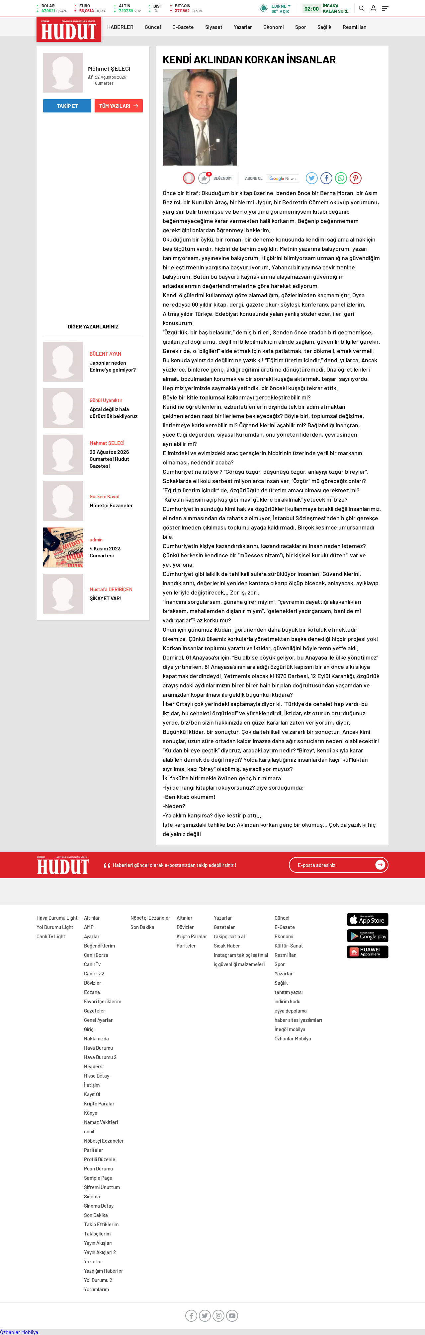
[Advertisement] (93, 221)
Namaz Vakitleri (101, 1122)
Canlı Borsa (96, 955)
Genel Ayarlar (98, 1020)
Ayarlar (92, 936)
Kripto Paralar (99, 1103)
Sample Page (98, 1178)
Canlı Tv (92, 964)
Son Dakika (96, 1215)
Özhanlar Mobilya (293, 1038)
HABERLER (120, 27)
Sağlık (324, 27)
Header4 (93, 1066)
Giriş (88, 1029)
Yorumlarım (96, 1289)
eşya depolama (291, 1011)
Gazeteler (94, 1011)
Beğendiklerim (99, 946)
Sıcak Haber (227, 946)
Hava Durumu (98, 1048)
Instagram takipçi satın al (241, 955)
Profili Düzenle (99, 1159)
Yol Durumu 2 (98, 1280)
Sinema (92, 1196)
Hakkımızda (96, 1038)
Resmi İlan (355, 27)
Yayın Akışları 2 (100, 1252)
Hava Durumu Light (57, 918)
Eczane (92, 992)
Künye (90, 1113)
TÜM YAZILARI (114, 106)
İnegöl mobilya (290, 1029)
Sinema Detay (99, 1206)
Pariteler (93, 1150)
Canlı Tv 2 (94, 973)
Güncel (153, 27)
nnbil (89, 1131)
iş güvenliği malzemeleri (239, 964)
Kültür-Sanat (289, 946)
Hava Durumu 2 (100, 1057)
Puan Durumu (98, 1168)
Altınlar (92, 918)
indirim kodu (287, 1001)
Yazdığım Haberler (103, 1271)
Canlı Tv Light (51, 936)
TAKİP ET (67, 106)
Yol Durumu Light (55, 927)
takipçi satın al (229, 936)
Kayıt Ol (92, 1094)
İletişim (92, 1085)
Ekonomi (273, 27)
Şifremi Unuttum (102, 1187)
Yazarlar (243, 27)
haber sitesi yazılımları (298, 1020)
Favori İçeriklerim (102, 1001)
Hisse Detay (96, 1076)
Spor (300, 27)
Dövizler (92, 983)
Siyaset (213, 27)
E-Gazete (183, 27)
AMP (89, 927)
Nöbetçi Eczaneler (104, 1141)
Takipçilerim (97, 1233)
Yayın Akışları (98, 1243)
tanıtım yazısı (288, 992)
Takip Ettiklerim (101, 1224)
